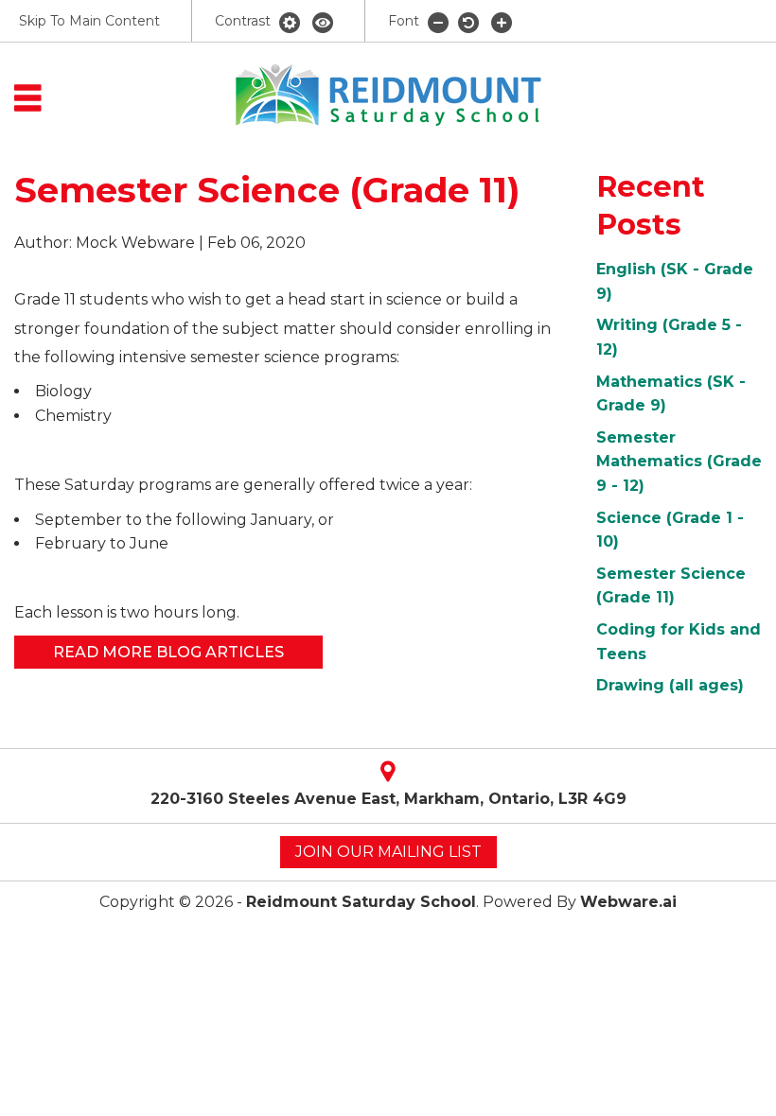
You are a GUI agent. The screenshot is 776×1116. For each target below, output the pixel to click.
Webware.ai (628, 902)
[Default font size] (470, 21)
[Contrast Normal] (291, 21)
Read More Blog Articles (168, 652)
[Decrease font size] (438, 21)
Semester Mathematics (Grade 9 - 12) (679, 461)
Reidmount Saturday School (361, 902)
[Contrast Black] (322, 21)
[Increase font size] (501, 21)
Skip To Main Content (89, 20)
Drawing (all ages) (670, 685)
